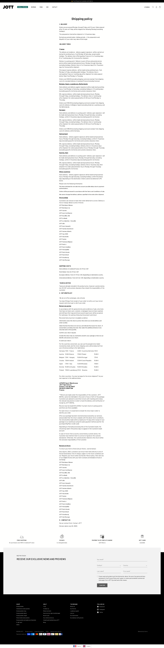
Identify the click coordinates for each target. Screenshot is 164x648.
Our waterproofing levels (76, 617)
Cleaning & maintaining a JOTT (51, 620)
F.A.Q (44, 606)
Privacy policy (29, 631)
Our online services (48, 617)
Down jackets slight (21, 615)
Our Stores (73, 608)
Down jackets (20, 606)
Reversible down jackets (23, 617)
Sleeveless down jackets (23, 608)
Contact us (46, 608)
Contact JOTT (77, 523)
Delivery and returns (55, 631)
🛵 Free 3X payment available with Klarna (82, 1)
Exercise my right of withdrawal (51, 613)
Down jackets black (21, 613)
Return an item (47, 611)
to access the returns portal (73, 321)
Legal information (39, 631)
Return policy (90, 455)
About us (72, 606)
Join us (72, 613)
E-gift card (19, 622)
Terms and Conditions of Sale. (96, 191)
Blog (44, 622)
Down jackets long (21, 611)
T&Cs (47, 631)
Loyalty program (74, 611)
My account (46, 615)
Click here (62, 321)
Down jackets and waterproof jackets (26, 620)
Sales (17, 624)
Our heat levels (74, 615)
